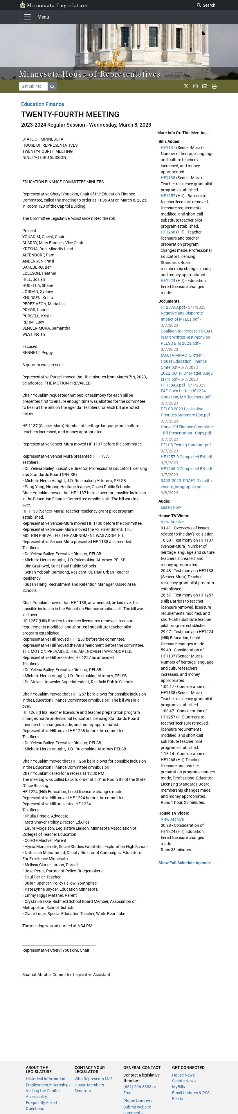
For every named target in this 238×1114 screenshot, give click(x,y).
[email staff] (205, 86)
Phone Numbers (137, 1101)
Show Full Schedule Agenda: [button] (184, 862)
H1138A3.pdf (173, 385)
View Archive (172, 522)
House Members (89, 1085)
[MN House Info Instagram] (195, 86)
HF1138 (168, 177)
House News (183, 1075)
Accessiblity (36, 1096)
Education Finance (42, 104)
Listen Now (171, 507)
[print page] (214, 86)
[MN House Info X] (186, 86)
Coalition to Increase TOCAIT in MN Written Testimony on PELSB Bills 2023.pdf (186, 337)
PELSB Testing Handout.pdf (186, 445)
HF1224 (168, 280)
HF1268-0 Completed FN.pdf (187, 468)
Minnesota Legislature (57, 4)
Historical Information (45, 1079)
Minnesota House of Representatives (90, 73)
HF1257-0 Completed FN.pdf (187, 456)
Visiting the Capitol (42, 1090)
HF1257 (168, 195)
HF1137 (168, 147)
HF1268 (168, 232)
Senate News (184, 1081)
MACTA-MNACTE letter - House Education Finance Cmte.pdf (184, 361)
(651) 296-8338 (137, 1086)
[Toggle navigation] (27, 17)
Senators (83, 1090)
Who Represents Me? (93, 1079)
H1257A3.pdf (173, 307)
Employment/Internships (48, 1085)
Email (128, 1092)
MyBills (178, 1086)
